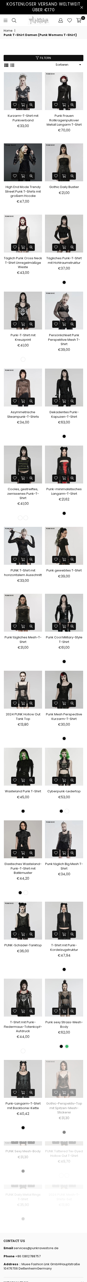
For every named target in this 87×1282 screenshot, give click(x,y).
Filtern (45, 58)
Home (8, 31)
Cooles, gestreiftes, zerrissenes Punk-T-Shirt (23, 493)
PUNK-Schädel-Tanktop (23, 945)
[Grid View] (6, 65)
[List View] (12, 65)
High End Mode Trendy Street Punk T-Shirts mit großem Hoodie (23, 191)
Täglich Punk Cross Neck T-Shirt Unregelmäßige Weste (23, 262)
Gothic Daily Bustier (64, 187)
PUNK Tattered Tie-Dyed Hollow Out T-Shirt (64, 1186)
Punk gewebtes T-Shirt (64, 570)
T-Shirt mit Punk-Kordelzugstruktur (64, 947)
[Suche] (14, 20)
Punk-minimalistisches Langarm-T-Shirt (64, 491)
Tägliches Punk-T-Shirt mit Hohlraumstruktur (64, 260)
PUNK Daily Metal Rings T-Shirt (23, 1263)
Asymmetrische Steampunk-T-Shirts (23, 414)
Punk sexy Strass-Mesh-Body (64, 1024)
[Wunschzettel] (69, 20)
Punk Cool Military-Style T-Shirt (64, 639)
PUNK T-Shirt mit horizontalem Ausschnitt (23, 572)
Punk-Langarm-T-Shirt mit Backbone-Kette (23, 1105)
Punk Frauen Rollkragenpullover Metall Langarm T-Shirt (64, 120)
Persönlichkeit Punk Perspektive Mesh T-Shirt (64, 339)
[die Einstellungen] (60, 20)
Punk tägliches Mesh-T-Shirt (23, 639)
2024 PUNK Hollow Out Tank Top (23, 716)
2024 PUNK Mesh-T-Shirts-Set (64, 1263)
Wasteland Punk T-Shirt (23, 791)
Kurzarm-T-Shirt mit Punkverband (23, 117)
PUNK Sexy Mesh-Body (23, 1184)
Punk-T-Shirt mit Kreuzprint (23, 337)
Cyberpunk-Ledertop (64, 791)
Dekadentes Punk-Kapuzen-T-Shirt (64, 414)
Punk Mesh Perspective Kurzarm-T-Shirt (64, 716)
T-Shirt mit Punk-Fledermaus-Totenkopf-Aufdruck (23, 1026)
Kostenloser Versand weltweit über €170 (43, 7)
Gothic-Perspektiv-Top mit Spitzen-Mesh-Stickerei (64, 1107)
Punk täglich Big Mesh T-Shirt (64, 866)
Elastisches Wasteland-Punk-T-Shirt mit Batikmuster (23, 868)
